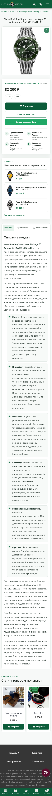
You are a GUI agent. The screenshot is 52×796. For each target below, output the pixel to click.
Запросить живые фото (26, 122)
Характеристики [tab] (23, 228)
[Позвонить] (41, 4)
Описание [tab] (8, 228)
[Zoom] (46, 30)
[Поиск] (34, 4)
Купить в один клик (26, 114)
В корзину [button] (15, 726)
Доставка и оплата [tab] (40, 228)
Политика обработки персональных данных (26, 770)
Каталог (13, 11)
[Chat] (46, 772)
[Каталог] (48, 4)
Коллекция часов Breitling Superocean (34, 11)
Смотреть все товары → (14, 215)
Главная (4, 11)
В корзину (28, 106)
